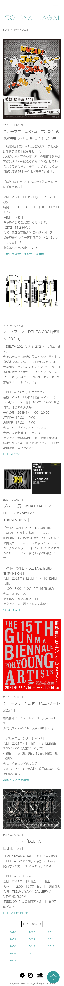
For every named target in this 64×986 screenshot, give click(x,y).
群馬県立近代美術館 (16, 780)
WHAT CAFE (12, 610)
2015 (32, 953)
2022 (32, 939)
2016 (13, 953)
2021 (51, 939)
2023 (13, 939)
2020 (13, 946)
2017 (51, 946)
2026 (13, 932)
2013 (13, 960)
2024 (51, 932)
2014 (51, 953)
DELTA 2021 (12, 454)
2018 (32, 946)
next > (37, 924)
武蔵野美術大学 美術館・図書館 (23, 254)
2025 (32, 932)
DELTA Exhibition (15, 913)
